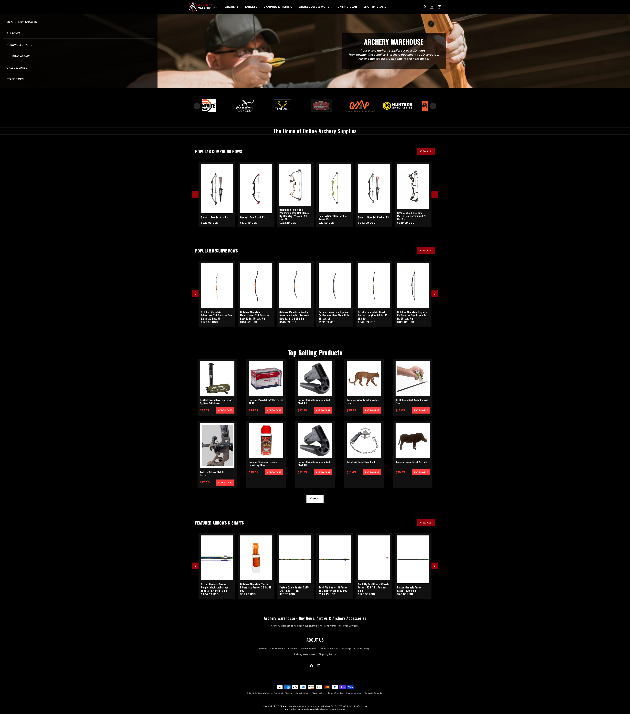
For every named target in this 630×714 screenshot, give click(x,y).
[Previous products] (195, 194)
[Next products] (434, 194)
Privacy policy (318, 693)
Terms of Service (328, 648)
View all (315, 498)
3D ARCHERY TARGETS (22, 21)
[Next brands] (433, 106)
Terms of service (335, 693)
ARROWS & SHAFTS (20, 44)
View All (425, 151)
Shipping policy (353, 693)
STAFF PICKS (15, 79)
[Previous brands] (197, 106)
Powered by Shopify (283, 693)
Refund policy (301, 693)
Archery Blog (361, 648)
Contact (292, 648)
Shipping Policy (327, 654)
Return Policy (277, 648)
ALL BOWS (13, 33)
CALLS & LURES (17, 67)
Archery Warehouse (264, 693)
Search (263, 648)
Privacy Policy (308, 648)
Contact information (373, 693)
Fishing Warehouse (304, 654)
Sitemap (346, 648)
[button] (233, 7)
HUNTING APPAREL (19, 56)
